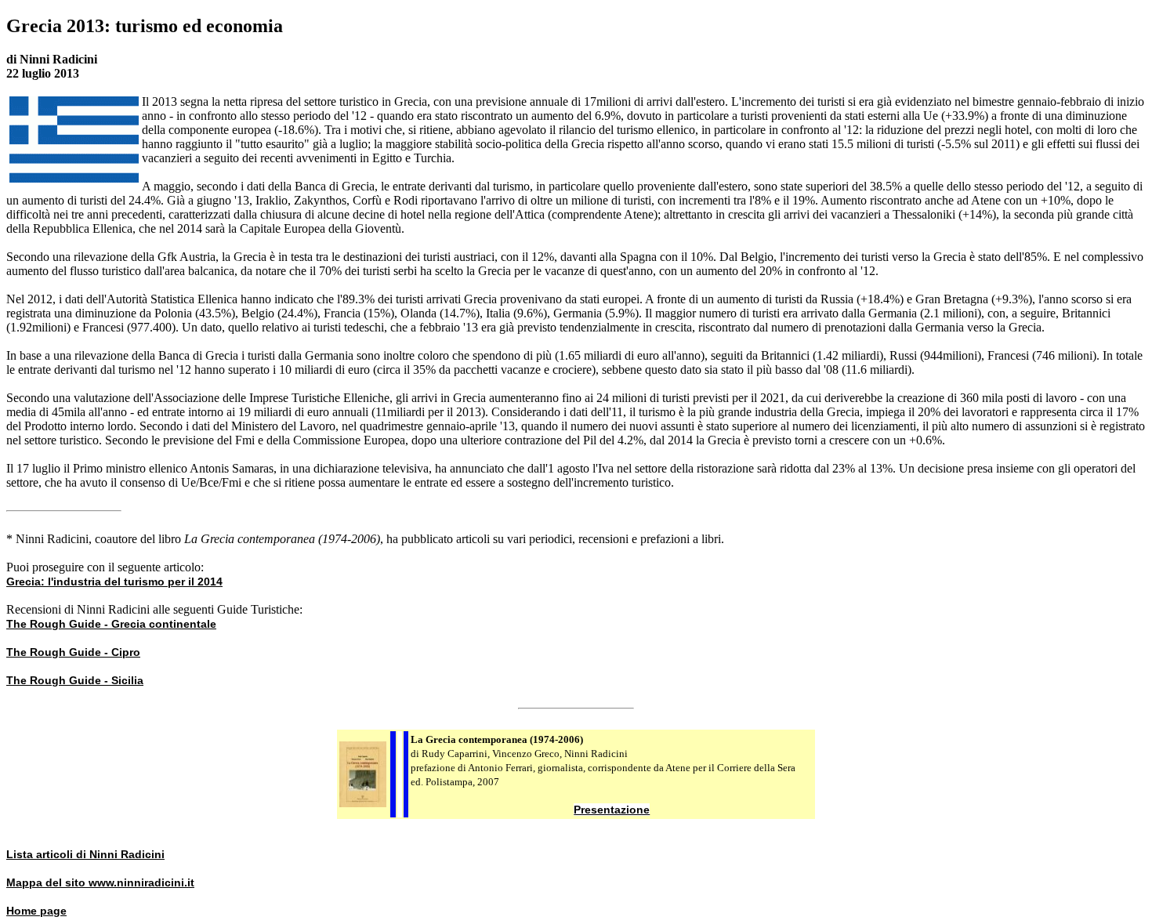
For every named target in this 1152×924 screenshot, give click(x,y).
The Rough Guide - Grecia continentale (111, 624)
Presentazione (612, 809)
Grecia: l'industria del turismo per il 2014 (114, 581)
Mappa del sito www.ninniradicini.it (100, 882)
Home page (36, 910)
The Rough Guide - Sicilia (74, 680)
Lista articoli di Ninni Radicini (85, 854)
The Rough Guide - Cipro (73, 652)
